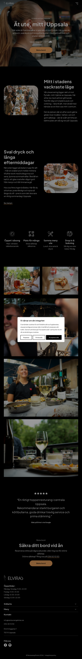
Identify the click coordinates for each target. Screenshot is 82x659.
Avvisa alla (38, 337)
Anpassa (26, 337)
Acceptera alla (54, 337)
